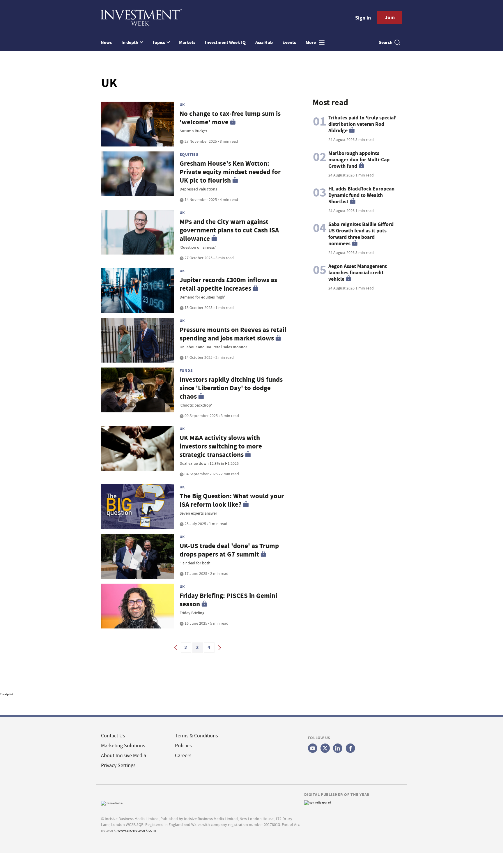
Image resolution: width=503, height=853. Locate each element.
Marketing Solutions (123, 745)
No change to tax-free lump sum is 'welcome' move (230, 118)
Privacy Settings (118, 765)
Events (289, 42)
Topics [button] (159, 42)
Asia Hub (264, 42)
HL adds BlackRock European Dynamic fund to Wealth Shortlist (361, 195)
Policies (183, 745)
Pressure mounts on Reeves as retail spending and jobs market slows (233, 334)
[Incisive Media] (112, 802)
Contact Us (113, 735)
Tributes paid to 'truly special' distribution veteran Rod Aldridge (362, 124)
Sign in (363, 17)
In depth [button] (130, 42)
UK (182, 104)
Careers (183, 755)
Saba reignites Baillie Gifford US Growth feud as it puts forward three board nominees (361, 234)
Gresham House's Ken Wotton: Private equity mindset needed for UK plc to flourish (230, 172)
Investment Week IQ (225, 42)
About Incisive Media (123, 755)
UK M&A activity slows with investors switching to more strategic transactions (221, 446)
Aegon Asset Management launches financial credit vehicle (357, 272)
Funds (186, 370)
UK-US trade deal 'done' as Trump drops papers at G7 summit (229, 550)
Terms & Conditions (196, 735)
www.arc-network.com (136, 830)
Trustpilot (6, 694)
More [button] (311, 42)
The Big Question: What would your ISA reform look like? (232, 500)
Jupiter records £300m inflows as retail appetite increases (228, 284)
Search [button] (385, 42)
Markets (187, 42)
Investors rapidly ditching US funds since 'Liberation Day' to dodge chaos (231, 388)
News (106, 42)
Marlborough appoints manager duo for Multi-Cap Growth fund (358, 159)
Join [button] (390, 17)
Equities (189, 154)
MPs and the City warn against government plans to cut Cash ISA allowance (229, 230)
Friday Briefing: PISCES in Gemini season (228, 600)
